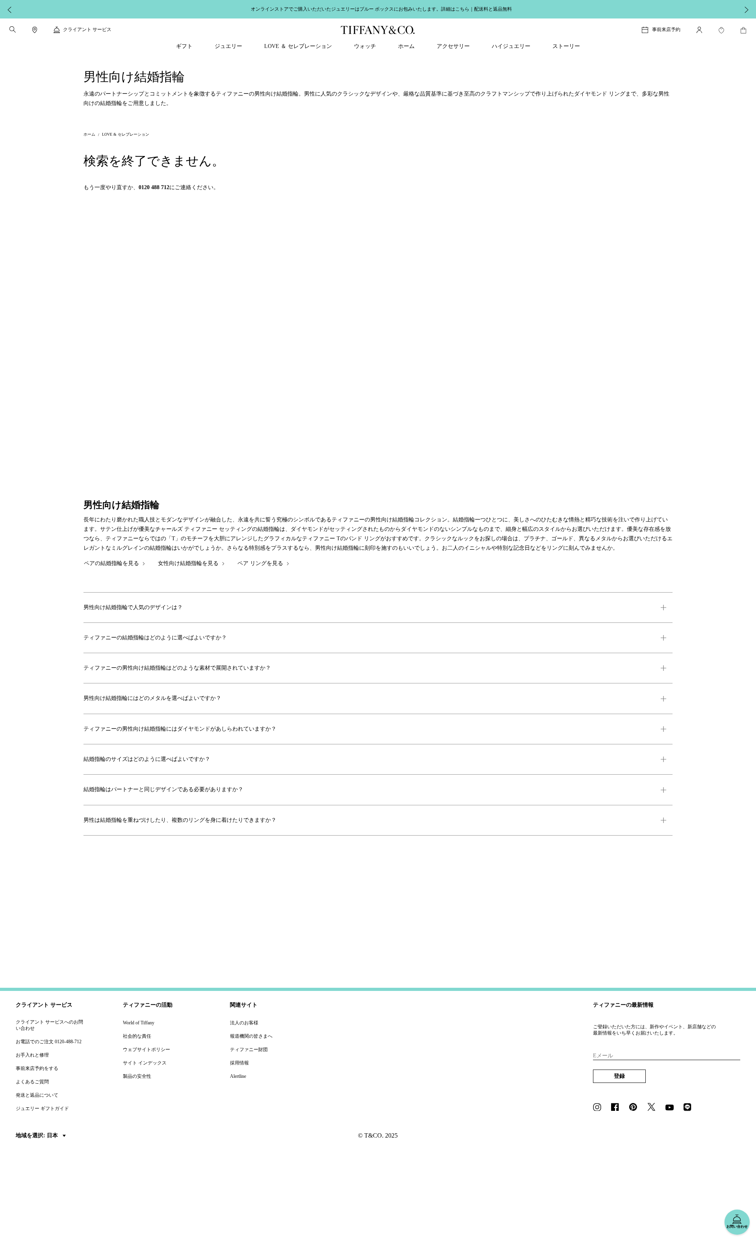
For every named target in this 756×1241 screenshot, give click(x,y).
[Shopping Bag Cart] (743, 30)
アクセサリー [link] (453, 46)
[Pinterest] (635, 1107)
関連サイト (244, 1005)
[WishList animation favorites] (721, 30)
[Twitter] (653, 1107)
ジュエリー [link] (228, 46)
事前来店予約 (666, 29)
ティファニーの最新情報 (623, 1005)
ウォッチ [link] (365, 46)
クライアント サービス (44, 1005)
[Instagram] (599, 1107)
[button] (12, 29)
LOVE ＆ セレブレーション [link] (298, 46)
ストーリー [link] (566, 46)
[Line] (690, 1107)
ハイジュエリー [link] (511, 46)
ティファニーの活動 (147, 1005)
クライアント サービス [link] (87, 29)
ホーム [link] (406, 46)
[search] (12, 29)
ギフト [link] (184, 46)
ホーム (89, 134)
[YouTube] (671, 1107)
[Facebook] (617, 1107)
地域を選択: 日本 (37, 1135)
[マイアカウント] (699, 30)
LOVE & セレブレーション (125, 134)
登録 (619, 1076)
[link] (35, 30)
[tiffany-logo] (377, 30)
